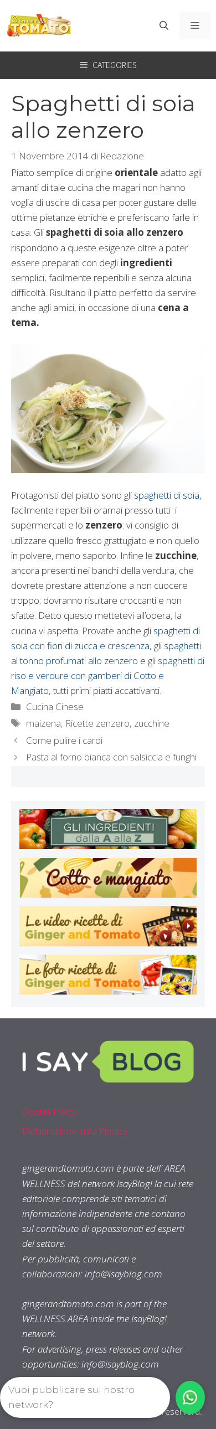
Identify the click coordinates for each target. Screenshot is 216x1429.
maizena (43, 723)
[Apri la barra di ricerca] (163, 25)
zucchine (151, 723)
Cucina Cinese (55, 706)
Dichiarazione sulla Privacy (75, 1131)
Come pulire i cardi (64, 740)
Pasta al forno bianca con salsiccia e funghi (111, 756)
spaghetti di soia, (168, 495)
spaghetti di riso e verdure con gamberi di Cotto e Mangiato (107, 675)
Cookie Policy (49, 1111)
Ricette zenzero (97, 723)
